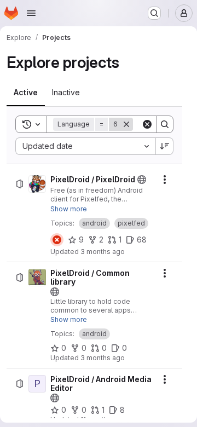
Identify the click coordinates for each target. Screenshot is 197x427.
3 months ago (102, 251)
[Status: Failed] (56, 239)
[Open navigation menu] (31, 13)
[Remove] (126, 124)
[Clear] (147, 124)
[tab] (26, 92)
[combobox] (85, 146)
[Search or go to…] (154, 13)
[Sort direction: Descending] (164, 146)
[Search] (164, 124)
